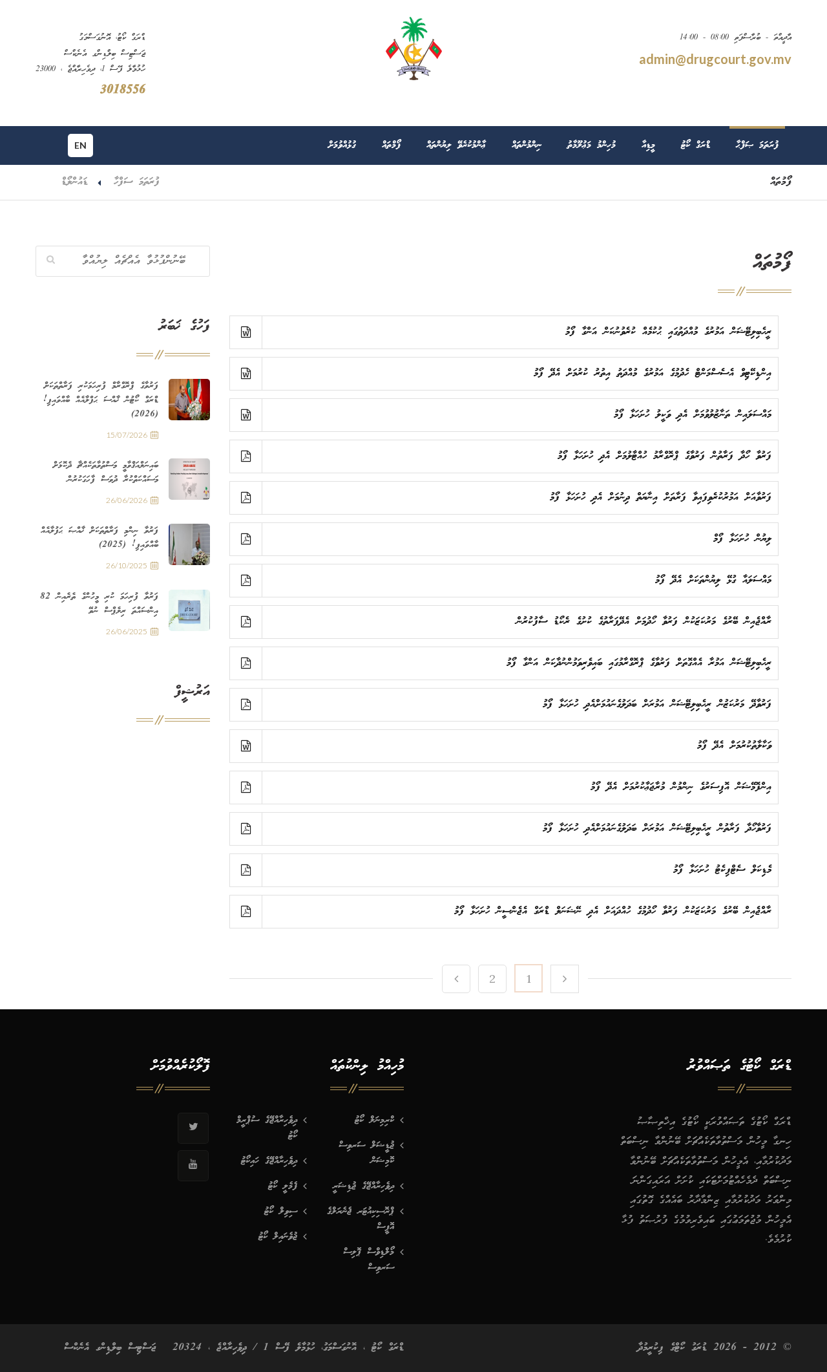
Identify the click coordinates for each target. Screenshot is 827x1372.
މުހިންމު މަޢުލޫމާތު (591, 145)
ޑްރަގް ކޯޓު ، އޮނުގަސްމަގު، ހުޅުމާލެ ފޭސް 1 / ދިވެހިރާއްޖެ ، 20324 (288, 1348)
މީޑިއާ (648, 145)
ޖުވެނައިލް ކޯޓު (277, 1237)
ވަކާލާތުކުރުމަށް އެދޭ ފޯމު (734, 746)
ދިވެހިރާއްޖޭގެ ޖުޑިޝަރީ (363, 1186)
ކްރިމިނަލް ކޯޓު (374, 1120)
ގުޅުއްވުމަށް (342, 145)
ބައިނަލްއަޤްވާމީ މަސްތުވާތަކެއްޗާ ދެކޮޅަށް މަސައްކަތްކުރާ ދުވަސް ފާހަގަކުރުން (105, 472)
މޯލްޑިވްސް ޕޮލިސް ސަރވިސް (368, 1260)
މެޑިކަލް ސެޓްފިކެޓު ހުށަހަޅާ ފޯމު (722, 870)
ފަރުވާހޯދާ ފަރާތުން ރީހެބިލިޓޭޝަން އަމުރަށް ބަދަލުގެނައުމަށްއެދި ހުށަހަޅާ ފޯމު (657, 828)
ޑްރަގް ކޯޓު (695, 145)
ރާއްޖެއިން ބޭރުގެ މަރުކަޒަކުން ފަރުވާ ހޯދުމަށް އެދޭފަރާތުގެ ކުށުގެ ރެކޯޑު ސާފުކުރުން (643, 622)
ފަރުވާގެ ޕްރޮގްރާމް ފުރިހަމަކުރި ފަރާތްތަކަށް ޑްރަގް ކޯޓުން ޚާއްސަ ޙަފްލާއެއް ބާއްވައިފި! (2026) (100, 400)
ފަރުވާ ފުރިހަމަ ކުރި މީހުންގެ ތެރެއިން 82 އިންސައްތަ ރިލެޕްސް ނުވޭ (99, 604)
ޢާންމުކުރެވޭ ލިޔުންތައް (456, 145)
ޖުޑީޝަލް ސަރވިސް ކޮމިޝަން (366, 1153)
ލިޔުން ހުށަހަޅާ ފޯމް (742, 539)
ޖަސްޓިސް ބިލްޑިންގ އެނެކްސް (110, 1348)
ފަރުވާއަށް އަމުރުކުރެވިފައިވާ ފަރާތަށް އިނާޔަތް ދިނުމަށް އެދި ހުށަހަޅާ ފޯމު (660, 497)
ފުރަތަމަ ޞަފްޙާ (757, 145)
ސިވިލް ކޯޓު (280, 1211)
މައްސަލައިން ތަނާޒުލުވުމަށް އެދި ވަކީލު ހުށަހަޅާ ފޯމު (692, 415)
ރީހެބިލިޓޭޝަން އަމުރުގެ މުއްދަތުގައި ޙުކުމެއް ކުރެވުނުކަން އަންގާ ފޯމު (668, 332)
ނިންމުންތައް (526, 145)
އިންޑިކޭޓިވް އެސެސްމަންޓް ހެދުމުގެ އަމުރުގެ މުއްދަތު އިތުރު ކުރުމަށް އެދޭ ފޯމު (652, 373)
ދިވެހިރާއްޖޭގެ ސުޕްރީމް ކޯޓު (266, 1128)
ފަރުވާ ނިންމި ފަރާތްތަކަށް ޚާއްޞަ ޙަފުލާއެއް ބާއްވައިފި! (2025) (99, 538)
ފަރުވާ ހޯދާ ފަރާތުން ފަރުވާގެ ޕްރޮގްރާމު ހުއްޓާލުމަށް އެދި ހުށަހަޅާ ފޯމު (664, 456)
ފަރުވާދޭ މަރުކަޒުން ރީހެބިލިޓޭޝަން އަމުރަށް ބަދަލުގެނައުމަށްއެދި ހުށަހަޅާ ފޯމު (657, 704)
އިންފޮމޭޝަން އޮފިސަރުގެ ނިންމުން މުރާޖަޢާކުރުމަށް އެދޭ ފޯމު (681, 787)
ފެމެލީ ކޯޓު (282, 1186)
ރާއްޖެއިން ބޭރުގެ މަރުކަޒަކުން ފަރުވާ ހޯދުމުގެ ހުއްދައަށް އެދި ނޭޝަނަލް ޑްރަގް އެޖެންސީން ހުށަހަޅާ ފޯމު (612, 911)
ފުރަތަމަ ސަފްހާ (137, 182)
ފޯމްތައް (391, 145)
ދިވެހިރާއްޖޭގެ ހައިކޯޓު (269, 1161)
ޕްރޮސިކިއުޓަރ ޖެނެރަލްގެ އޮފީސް (360, 1219)
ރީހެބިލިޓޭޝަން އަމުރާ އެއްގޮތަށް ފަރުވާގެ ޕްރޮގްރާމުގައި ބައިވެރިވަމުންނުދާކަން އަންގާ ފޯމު (639, 663)
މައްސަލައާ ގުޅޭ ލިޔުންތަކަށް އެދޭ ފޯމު (713, 580)
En (80, 145)
